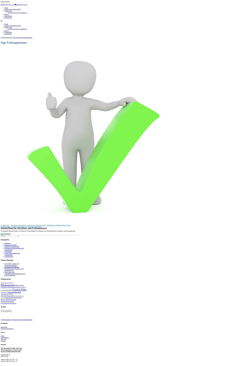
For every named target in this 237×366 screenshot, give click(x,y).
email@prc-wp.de (21, 4)
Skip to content (5, 1)
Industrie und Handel (18, 225)
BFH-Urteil (11, 282)
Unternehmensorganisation (8, 303)
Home (6, 8)
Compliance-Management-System (10, 287)
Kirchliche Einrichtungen (36, 225)
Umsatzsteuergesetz (7, 301)
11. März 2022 (5, 225)
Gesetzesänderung (4, 294)
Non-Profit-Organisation (13, 298)
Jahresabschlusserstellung (8, 296)
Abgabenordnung (4, 282)
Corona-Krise (8, 290)
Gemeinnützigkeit (14, 292)
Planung (3, 299)
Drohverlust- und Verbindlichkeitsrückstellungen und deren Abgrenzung (14, 273)
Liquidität (3, 297)
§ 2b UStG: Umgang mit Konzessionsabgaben (11, 264)
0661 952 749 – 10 (8, 4)
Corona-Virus (19, 289)
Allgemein (7, 243)
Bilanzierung (8, 285)
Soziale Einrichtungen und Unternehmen (12, 254)
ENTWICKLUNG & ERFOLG (17, 13)
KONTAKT (8, 18)
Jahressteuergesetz (20, 295)
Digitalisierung (4, 292)
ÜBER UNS (8, 11)
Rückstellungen (11, 299)
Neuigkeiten (8, 251)
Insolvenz (11, 294)
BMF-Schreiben (19, 285)
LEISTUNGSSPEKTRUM (12, 9)
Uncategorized (8, 256)
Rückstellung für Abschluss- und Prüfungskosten (24, 228)
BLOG (6, 14)
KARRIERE (8, 16)
